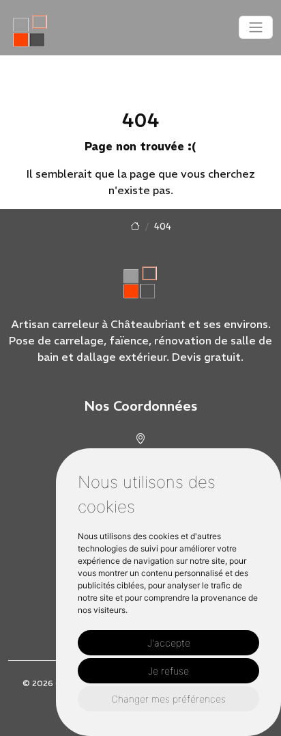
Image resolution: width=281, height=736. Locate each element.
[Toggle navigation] (256, 27)
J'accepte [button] (168, 643)
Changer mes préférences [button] (168, 699)
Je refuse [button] (168, 671)
